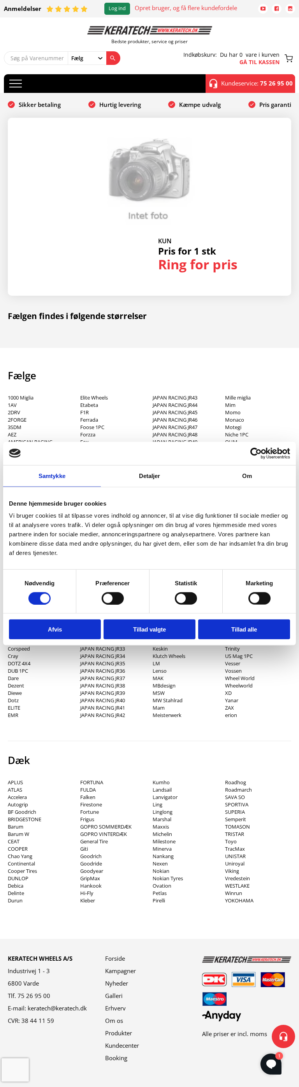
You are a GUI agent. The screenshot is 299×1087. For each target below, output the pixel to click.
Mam (159, 707)
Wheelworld (239, 685)
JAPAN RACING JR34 (102, 656)
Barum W (18, 834)
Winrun (233, 893)
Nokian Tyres (168, 878)
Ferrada (89, 419)
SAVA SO (235, 797)
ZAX (229, 707)
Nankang (163, 856)
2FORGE (17, 419)
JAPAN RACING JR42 (102, 715)
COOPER (18, 848)
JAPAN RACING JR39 (102, 692)
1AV (12, 404)
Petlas (160, 893)
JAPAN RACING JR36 (102, 670)
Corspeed (19, 648)
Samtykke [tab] (52, 475)
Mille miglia (238, 397)
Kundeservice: (257, 83)
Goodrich (91, 856)
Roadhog (235, 782)
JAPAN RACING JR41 (102, 707)
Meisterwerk (167, 715)
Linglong (162, 811)
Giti (84, 848)
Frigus (87, 819)
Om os (114, 1020)
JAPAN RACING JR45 (175, 412)
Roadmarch (238, 789)
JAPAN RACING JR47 (175, 427)
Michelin (162, 834)
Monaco (234, 419)
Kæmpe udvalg (200, 104)
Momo (233, 412)
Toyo (231, 841)
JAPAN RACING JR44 (175, 404)
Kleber (87, 900)
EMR (13, 715)
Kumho (161, 782)
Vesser (232, 663)
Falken (87, 797)
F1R (84, 412)
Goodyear (91, 870)
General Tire (94, 841)
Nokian (161, 870)
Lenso (160, 670)
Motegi (233, 427)
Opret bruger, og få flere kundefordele (186, 8)
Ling (157, 804)
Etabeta (89, 404)
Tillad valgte (149, 629)
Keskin (160, 648)
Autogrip (18, 804)
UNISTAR (235, 856)
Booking (116, 1058)
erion (231, 715)
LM (156, 663)
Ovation (162, 885)
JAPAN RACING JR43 (175, 397)
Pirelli (159, 900)
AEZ (12, 434)
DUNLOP (18, 878)
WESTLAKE (237, 885)
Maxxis (161, 826)
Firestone (91, 804)
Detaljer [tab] (149, 475)
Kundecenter (122, 1045)
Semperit (235, 819)
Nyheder (116, 983)
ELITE (14, 707)
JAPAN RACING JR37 (102, 678)
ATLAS (15, 789)
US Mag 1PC (239, 656)
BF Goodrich (22, 811)
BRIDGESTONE (24, 819)
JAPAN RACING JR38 (102, 685)
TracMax (235, 848)
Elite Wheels (94, 397)
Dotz (13, 700)
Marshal (162, 819)
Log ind (117, 8)
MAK (158, 678)
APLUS (15, 782)
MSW (159, 692)
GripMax (90, 878)
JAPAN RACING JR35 (102, 663)
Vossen (233, 670)
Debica (15, 885)
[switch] (113, 598)
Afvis (55, 629)
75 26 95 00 (34, 996)
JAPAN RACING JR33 (102, 648)
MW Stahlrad (168, 700)
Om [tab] (247, 475)
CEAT (13, 841)
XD (228, 692)
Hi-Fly (86, 893)
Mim (230, 404)
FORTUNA (91, 782)
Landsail (162, 789)
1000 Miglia (20, 397)
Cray (13, 656)
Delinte (16, 893)
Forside (115, 958)
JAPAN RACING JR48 (175, 434)
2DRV (14, 412)
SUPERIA (235, 811)
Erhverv (115, 1008)
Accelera (17, 797)
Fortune (89, 811)
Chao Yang (20, 856)
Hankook (91, 885)
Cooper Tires (22, 870)
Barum (15, 826)
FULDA (88, 789)
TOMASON (237, 826)
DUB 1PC (18, 670)
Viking (232, 870)
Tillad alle (244, 629)
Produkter (118, 1033)
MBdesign (164, 685)
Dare (13, 678)
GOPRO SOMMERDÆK (106, 826)
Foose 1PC (92, 427)
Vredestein (237, 878)
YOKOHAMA (239, 900)
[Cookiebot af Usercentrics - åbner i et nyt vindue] (256, 453)
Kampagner (120, 971)
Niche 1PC (236, 434)
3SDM (14, 427)
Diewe (15, 692)
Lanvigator (165, 797)
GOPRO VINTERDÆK (103, 834)
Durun (15, 900)
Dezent (16, 685)
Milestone (164, 841)
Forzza (87, 434)
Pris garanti (275, 104)
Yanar (231, 700)
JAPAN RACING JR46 (175, 419)
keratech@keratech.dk (57, 1008)
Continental (21, 863)
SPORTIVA (236, 804)
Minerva (162, 848)
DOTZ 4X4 (19, 663)
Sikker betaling (40, 104)
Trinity (232, 648)
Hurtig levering (120, 104)
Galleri (114, 996)
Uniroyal (234, 863)
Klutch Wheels (169, 656)
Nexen (160, 863)
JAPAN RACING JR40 (102, 700)
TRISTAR (234, 834)
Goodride (91, 863)
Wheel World (240, 678)
